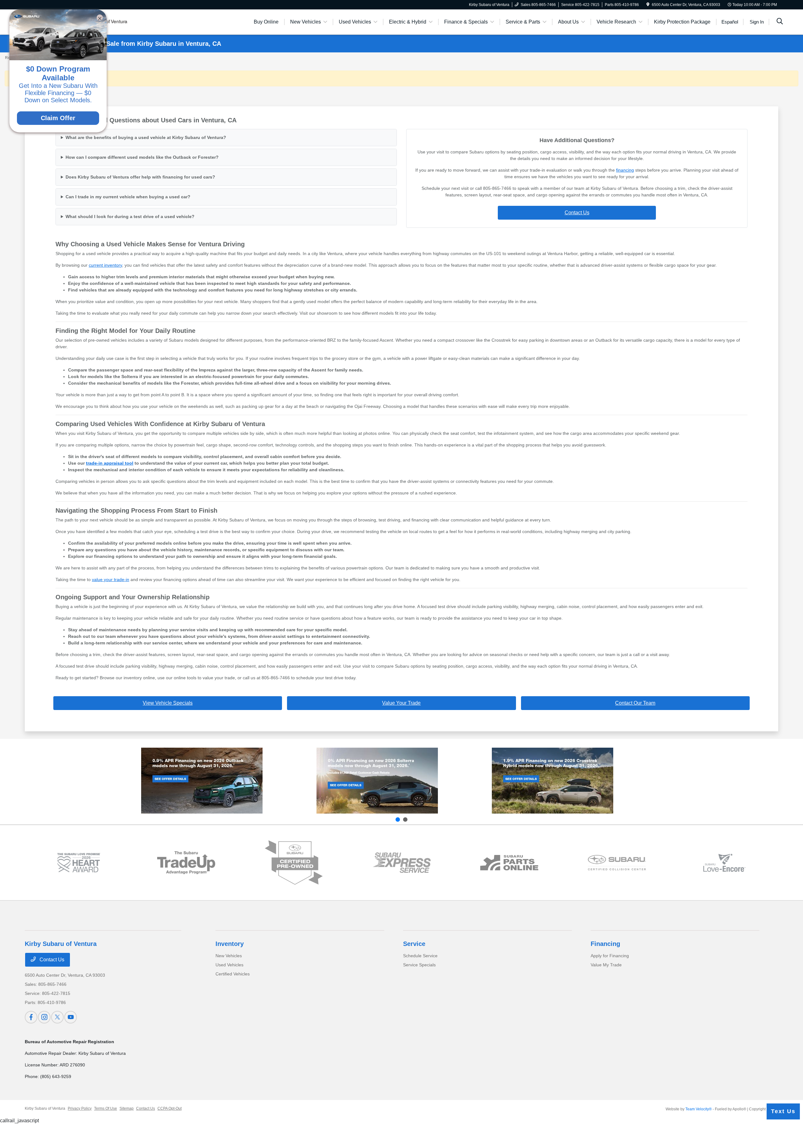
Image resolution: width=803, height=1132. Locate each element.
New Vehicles (228, 955)
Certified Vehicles (232, 973)
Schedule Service (420, 955)
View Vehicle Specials (168, 703)
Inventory (229, 943)
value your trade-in (110, 579)
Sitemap (127, 1108)
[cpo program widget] (294, 862)
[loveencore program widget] (724, 863)
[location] (647, 5)
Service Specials (419, 964)
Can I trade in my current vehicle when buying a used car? (128, 196)
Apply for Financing (610, 955)
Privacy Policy (80, 1108)
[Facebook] (31, 1017)
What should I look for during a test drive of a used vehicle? (130, 216)
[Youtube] (70, 1017)
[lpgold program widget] (79, 863)
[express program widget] (402, 862)
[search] (780, 22)
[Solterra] (377, 781)
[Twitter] (57, 1017)
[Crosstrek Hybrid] (552, 781)
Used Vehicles (229, 964)
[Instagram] (44, 1017)
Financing (605, 943)
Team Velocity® (698, 1109)
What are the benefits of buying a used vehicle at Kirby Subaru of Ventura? (146, 137)
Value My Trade (606, 964)
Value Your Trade (401, 703)
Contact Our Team (635, 703)
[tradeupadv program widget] (186, 862)
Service (414, 943)
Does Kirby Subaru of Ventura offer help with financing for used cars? (140, 176)
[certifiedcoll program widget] (617, 862)
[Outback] (202, 781)
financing (625, 170)
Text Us (783, 1111)
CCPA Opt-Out (169, 1108)
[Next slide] (405, 819)
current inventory (105, 265)
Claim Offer (58, 118)
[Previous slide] (398, 819)
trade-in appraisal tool (109, 463)
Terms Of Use (105, 1108)
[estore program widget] (509, 862)
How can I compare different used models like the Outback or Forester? (142, 157)
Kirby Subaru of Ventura (45, 1108)
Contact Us (577, 212)
